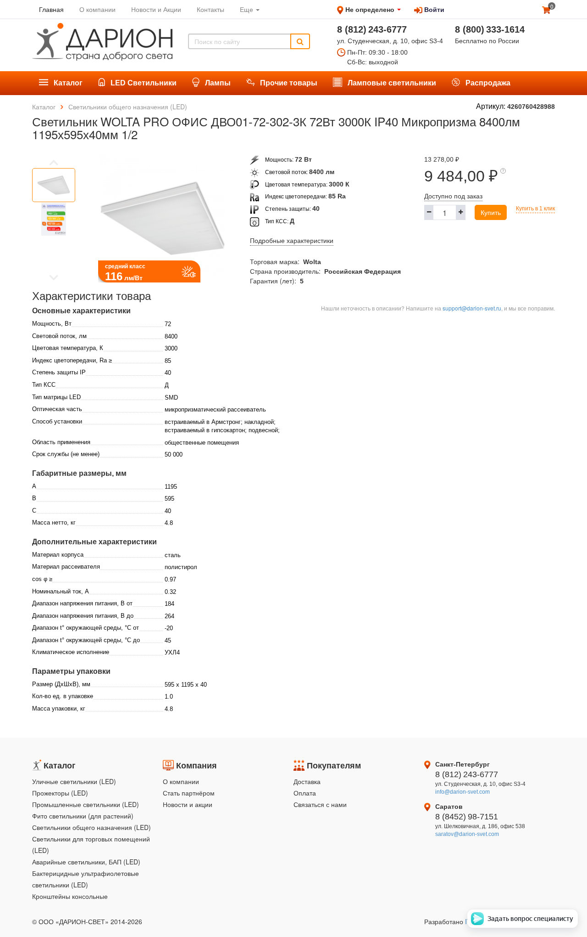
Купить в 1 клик (535, 208)
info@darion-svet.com (462, 792)
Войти (433, 9)
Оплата (305, 792)
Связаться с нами (320, 804)
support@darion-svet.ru (472, 308)
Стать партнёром (189, 792)
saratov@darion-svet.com (467, 834)
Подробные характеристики (291, 240)
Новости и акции (187, 804)
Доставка (307, 781)
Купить (491, 212)
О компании (181, 781)
